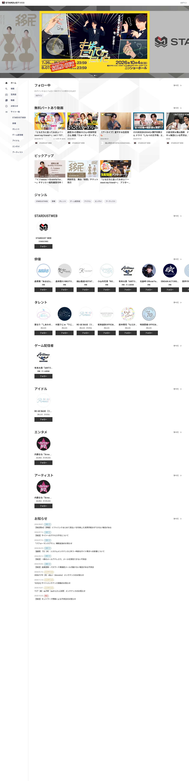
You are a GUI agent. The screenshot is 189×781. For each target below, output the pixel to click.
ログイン (184, 3)
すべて (176, 85)
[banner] (94, 42)
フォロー (43, 246)
